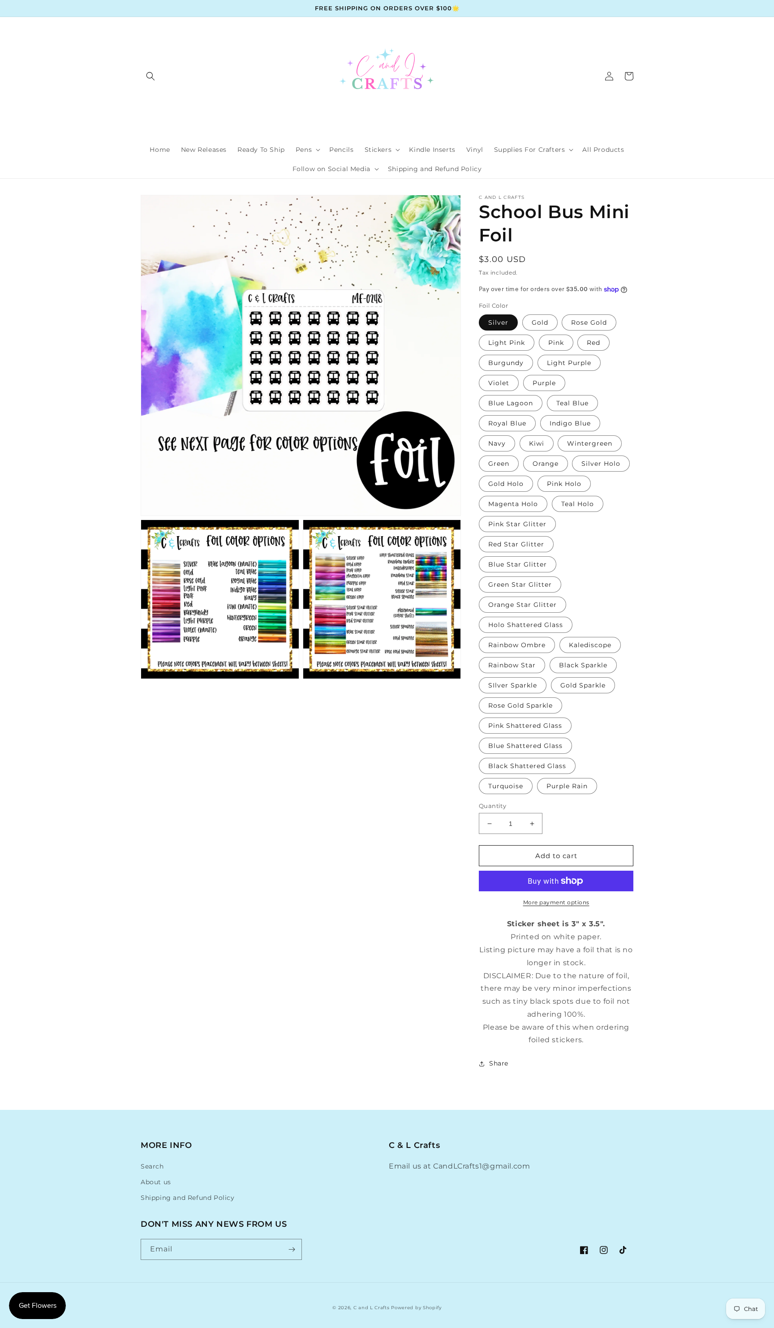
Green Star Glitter (520, 584)
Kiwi (536, 443)
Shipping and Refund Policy (188, 1198)
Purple (544, 383)
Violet (498, 383)
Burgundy (506, 363)
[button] (150, 76)
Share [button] (498, 1063)
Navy (497, 443)
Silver (498, 322)
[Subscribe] (291, 1249)
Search (152, 1166)
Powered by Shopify (416, 1308)
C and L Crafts (371, 1308)
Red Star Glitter (516, 544)
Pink (556, 343)
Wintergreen (589, 443)
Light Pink (506, 343)
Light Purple (569, 363)
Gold (540, 322)
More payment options (556, 902)
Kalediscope (590, 645)
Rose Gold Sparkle (520, 705)
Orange (546, 464)
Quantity (492, 805)
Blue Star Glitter (517, 564)
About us (156, 1182)
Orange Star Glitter (522, 605)
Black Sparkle (583, 665)
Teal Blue (572, 403)
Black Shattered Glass (527, 766)
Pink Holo (564, 484)
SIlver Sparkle (512, 685)
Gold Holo (506, 484)
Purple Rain (567, 786)
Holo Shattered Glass (525, 625)
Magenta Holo (513, 504)
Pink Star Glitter (517, 524)
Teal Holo (577, 504)
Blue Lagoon (510, 403)
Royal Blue (507, 423)
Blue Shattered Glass (525, 746)
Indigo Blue (570, 423)
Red (593, 343)
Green (498, 464)
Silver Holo (600, 464)
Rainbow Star (512, 665)
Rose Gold (589, 322)
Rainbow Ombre (517, 645)
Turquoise (505, 786)
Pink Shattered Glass (525, 726)
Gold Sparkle (583, 685)
